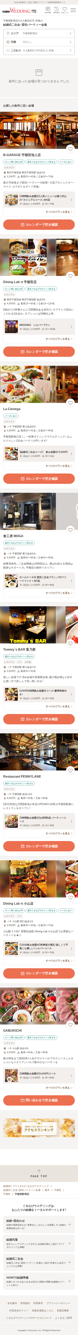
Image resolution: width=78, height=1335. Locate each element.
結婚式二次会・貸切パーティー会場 (21, 1190)
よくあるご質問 (63, 1318)
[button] (39, 1224)
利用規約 (25, 1303)
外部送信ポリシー (18, 1310)
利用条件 (38, 1303)
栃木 (47, 1190)
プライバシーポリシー (58, 1303)
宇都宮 (57, 1190)
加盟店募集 (63, 1310)
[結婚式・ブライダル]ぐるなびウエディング (26, 1186)
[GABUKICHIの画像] (39, 1006)
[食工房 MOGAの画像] (39, 511)
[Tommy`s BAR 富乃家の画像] (39, 624)
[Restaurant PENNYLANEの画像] (39, 751)
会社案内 (12, 1303)
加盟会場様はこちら (42, 1310)
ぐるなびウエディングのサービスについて (29, 1318)
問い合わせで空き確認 (42, 1100)
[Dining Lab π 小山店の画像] (39, 878)
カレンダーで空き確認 (42, 224)
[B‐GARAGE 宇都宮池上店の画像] (39, 130)
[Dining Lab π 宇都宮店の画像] (39, 257)
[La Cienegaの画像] (39, 384)
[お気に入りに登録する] (70, 149)
